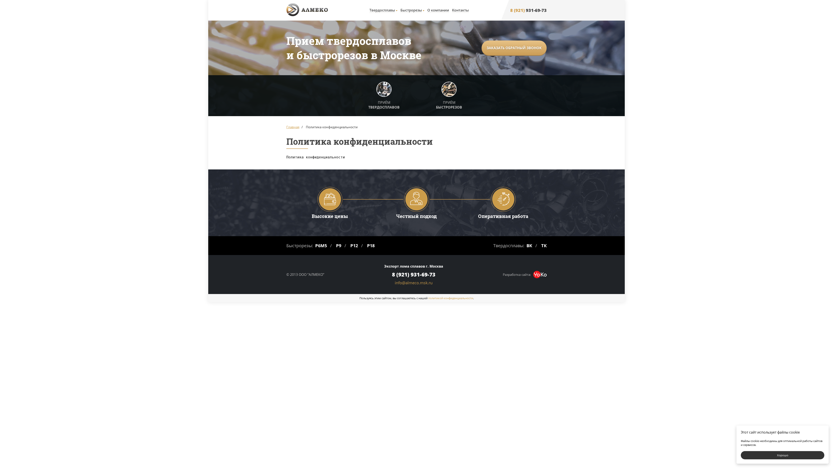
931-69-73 (528, 10)
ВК (529, 246)
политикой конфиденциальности (450, 298)
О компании (438, 10)
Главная (292, 127)
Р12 (354, 246)
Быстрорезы (411, 10)
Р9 (338, 246)
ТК (544, 246)
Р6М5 (321, 246)
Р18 (371, 246)
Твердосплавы (382, 10)
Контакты (460, 10)
